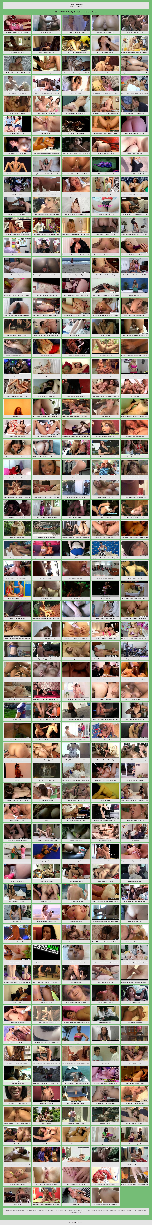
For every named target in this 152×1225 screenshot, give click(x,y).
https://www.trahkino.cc (76, 6)
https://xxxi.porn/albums (77, 4)
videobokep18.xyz (78, 1222)
